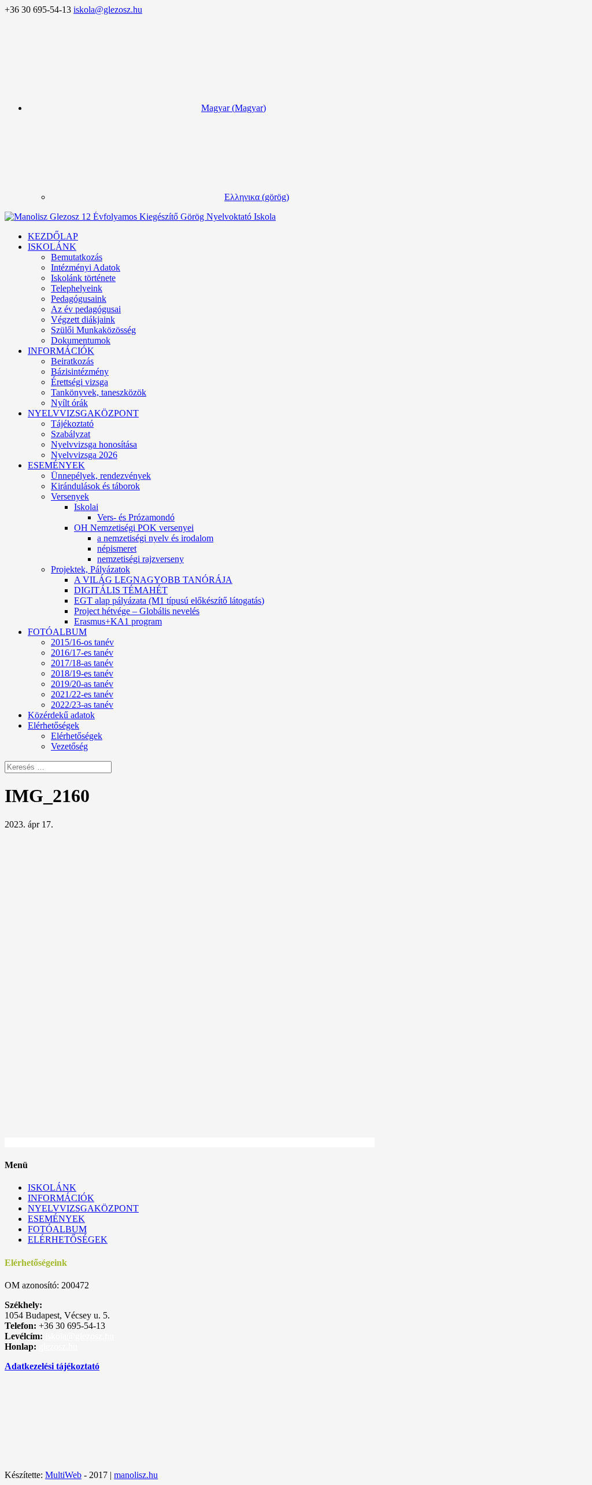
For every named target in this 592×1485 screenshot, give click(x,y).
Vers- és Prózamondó (136, 517)
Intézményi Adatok (85, 267)
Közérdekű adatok (61, 715)
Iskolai (86, 507)
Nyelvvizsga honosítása (94, 444)
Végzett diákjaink (83, 319)
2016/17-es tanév (82, 652)
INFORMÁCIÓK (61, 351)
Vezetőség (69, 746)
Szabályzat (70, 434)
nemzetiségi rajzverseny (140, 559)
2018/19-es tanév (82, 673)
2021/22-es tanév (82, 694)
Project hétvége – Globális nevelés (136, 611)
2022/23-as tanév (82, 705)
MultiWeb (63, 1475)
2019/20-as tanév (82, 684)
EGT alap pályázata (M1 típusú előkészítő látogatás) (169, 600)
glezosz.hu (58, 1346)
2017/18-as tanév (82, 663)
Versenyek (70, 496)
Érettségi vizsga (79, 382)
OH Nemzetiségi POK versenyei (134, 528)
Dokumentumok (80, 340)
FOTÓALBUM (57, 632)
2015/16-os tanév (82, 642)
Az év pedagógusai (86, 309)
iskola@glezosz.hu (79, 1336)
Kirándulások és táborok (95, 486)
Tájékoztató (72, 423)
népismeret (116, 548)
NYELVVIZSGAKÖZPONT (83, 413)
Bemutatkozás (76, 257)
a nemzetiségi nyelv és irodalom (155, 538)
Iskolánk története (83, 278)
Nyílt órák (69, 403)
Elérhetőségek (76, 736)
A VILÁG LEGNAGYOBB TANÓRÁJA (153, 580)
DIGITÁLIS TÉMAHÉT (121, 590)
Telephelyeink (76, 288)
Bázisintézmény (80, 371)
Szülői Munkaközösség (93, 330)
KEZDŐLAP (53, 236)
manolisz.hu (136, 1475)
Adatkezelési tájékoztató (52, 1366)
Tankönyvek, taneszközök (98, 392)
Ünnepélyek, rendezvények (101, 476)
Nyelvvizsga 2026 (84, 455)
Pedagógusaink (78, 299)
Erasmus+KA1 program (118, 621)
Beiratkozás (72, 361)
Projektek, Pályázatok (90, 569)
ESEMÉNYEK (56, 465)
